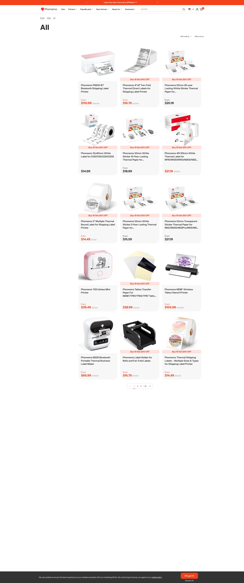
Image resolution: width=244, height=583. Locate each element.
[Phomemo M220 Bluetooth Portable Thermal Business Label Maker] (97, 333)
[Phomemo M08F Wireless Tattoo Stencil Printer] (181, 265)
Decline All (189, 580)
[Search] (184, 9)
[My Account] (197, 9)
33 (145, 386)
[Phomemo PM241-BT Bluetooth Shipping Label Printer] (97, 61)
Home (42, 18)
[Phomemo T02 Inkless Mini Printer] (97, 265)
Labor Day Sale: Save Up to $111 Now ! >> (120, 2)
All (54, 18)
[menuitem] (63, 9)
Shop (49, 18)
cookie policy (157, 577)
